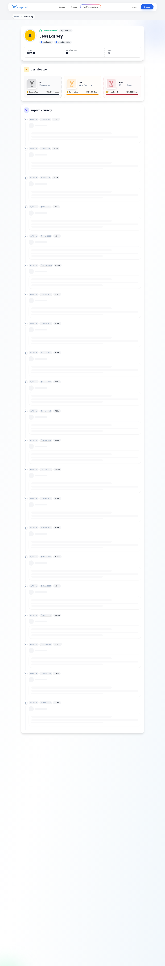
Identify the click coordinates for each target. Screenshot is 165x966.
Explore (62, 7)
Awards (74, 7)
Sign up (147, 7)
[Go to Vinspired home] (19, 6)
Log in (134, 7)
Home (16, 16)
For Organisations (90, 7)
